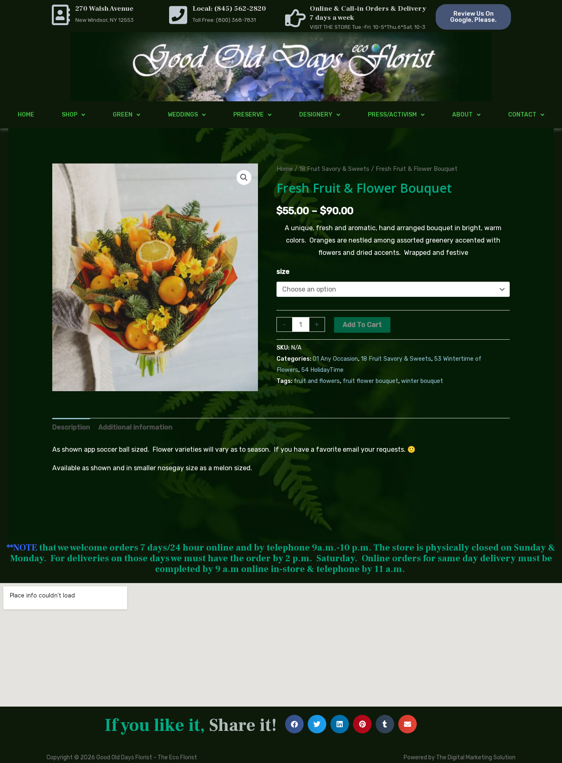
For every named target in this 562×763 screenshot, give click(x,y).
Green (122, 114)
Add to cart (362, 325)
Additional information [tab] (135, 427)
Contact (522, 114)
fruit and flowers (317, 381)
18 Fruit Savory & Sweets (334, 169)
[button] (244, 177)
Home (26, 114)
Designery (315, 114)
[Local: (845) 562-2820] (178, 15)
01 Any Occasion (335, 358)
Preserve (248, 114)
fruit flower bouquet (370, 381)
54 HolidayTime (322, 369)
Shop (69, 114)
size (283, 271)
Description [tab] (71, 427)
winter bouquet (422, 381)
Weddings (183, 114)
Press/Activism (392, 114)
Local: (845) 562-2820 (229, 8)
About (462, 114)
